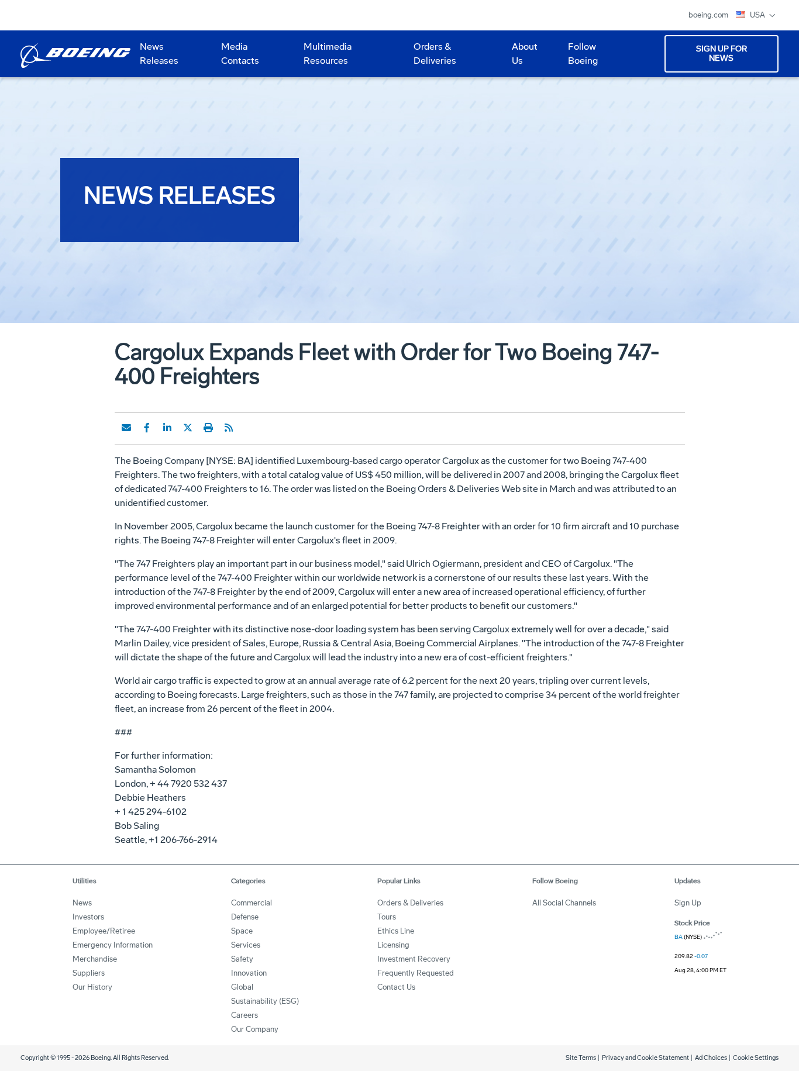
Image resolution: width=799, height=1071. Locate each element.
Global (242, 987)
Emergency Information (113, 945)
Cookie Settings (756, 1058)
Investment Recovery (413, 959)
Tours (386, 916)
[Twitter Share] (188, 427)
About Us (520, 58)
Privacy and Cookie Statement (645, 1058)
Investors (88, 916)
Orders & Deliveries (430, 58)
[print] (208, 427)
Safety (242, 959)
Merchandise (95, 959)
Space (242, 931)
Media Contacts (240, 53)
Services (245, 945)
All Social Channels (564, 902)
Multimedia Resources (323, 58)
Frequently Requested (415, 973)
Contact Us (396, 987)
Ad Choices (711, 1058)
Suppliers (89, 973)
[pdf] (249, 427)
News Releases (159, 53)
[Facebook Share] (147, 427)
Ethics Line (395, 931)
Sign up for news (721, 53)
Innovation (249, 973)
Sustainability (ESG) (265, 1001)
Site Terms (581, 1058)
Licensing (393, 945)
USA (758, 15)
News (82, 902)
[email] (126, 427)
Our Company (254, 1029)
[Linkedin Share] (167, 427)
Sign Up (687, 902)
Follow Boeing (583, 53)
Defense (245, 916)
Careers (244, 1015)
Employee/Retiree (104, 931)
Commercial (251, 902)
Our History (92, 987)
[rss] (228, 427)
